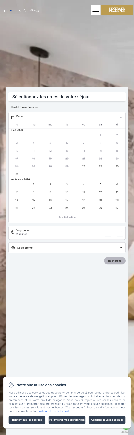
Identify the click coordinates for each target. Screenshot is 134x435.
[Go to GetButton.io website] (126, 432)
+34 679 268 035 (29, 10)
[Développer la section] (121, 232)
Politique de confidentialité (54, 411)
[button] (100, 135)
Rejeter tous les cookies (27, 419)
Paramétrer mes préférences (67, 419)
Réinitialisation (67, 217)
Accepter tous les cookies (107, 419)
